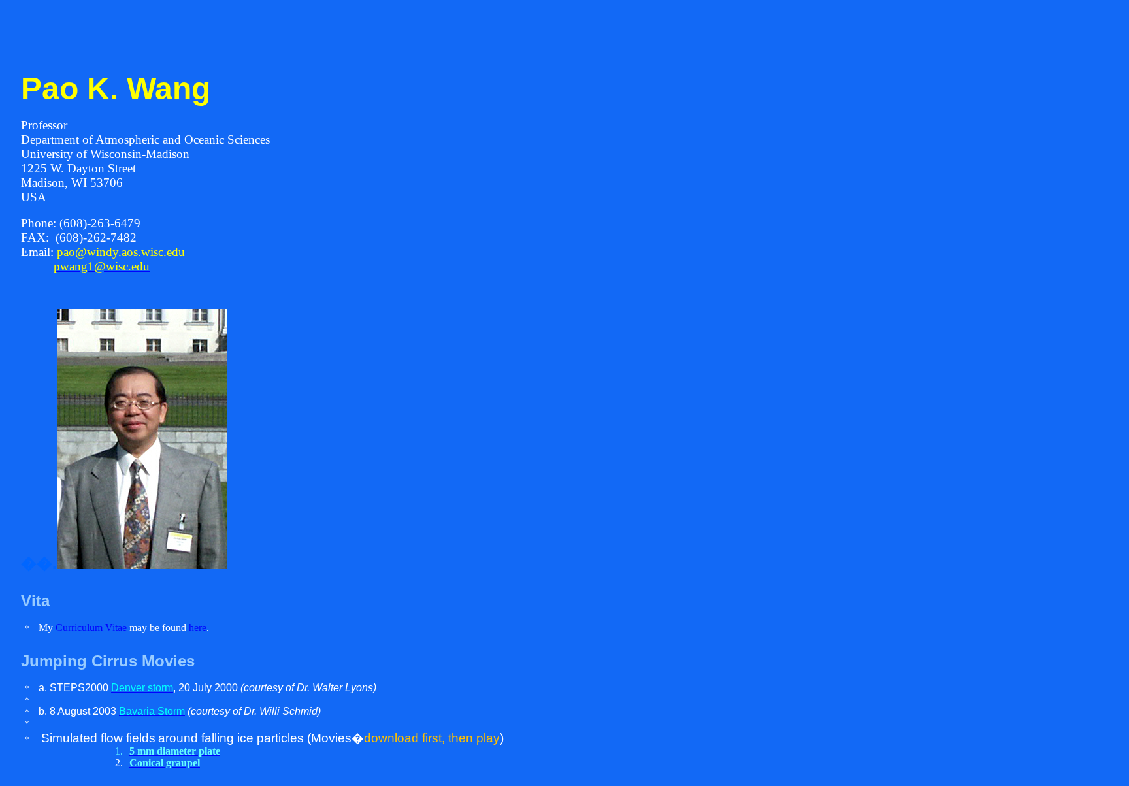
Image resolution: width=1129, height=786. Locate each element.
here (197, 627)
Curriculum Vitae (91, 627)
